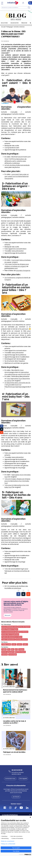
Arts (9, 649)
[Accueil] (12, 3)
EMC (12, 649)
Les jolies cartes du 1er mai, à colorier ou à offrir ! (14, 722)
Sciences (4, 654)
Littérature (24, 632)
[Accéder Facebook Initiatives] (5, 808)
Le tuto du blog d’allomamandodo (17, 165)
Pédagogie (24, 23)
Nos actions (4, 23)
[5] (23, 594)
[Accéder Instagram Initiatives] (10, 808)
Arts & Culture (17, 637)
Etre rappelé (23, 778)
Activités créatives (19, 27)
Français (21, 649)
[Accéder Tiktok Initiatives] (16, 808)
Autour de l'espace (24, 627)
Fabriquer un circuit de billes (14, 752)
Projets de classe (7, 637)
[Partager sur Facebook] (1, 426)
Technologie (12, 654)
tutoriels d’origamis (23, 270)
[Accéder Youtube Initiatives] (21, 808)
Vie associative (14, 23)
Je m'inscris (16, 797)
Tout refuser (16, 851)
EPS (16, 649)
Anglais (18, 632)
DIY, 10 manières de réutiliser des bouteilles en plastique (16, 587)
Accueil (3, 27)
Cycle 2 (19, 644)
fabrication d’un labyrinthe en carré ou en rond (17, 373)
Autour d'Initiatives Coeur (9, 627)
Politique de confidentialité (8, 843)
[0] (18, 594)
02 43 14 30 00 (17, 770)
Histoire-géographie (8, 652)
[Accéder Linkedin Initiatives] (27, 808)
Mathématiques (20, 652)
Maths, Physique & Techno (10, 629)
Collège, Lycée (6, 644)
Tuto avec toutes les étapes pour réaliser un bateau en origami (17, 265)
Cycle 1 (14, 644)
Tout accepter (16, 848)
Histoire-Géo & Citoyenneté (10, 634)
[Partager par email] (1, 432)
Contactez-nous (10, 778)
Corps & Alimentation (8, 639)
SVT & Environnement (8, 632)
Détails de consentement (7, 841)
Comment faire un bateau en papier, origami (18, 261)
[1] (28, 594)
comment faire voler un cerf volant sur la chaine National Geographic (17, 176)
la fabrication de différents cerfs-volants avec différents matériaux (15, 161)
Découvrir (7, 615)
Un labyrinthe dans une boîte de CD (17, 383)
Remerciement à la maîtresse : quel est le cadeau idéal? (15, 691)
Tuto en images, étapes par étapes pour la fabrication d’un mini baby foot (17, 481)
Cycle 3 (25, 644)
